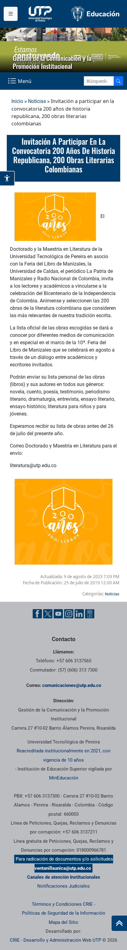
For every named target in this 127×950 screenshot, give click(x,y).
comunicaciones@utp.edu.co (71, 685)
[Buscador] (118, 81)
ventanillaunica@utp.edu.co (63, 868)
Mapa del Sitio (63, 922)
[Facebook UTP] (37, 613)
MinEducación (63, 778)
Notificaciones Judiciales (63, 886)
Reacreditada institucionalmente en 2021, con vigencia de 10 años (63, 755)
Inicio (17, 101)
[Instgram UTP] (68, 613)
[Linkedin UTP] (79, 613)
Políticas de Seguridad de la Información (63, 913)
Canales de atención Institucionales (63, 877)
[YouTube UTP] (58, 613)
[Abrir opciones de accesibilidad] (7, 178)
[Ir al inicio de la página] (119, 923)
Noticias (37, 101)
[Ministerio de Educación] (95, 13)
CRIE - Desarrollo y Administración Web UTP (55, 940)
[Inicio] (119, 923)
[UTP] (41, 14)
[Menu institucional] (11, 14)
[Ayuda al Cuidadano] (89, 613)
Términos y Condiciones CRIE (62, 904)
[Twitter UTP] (47, 613)
